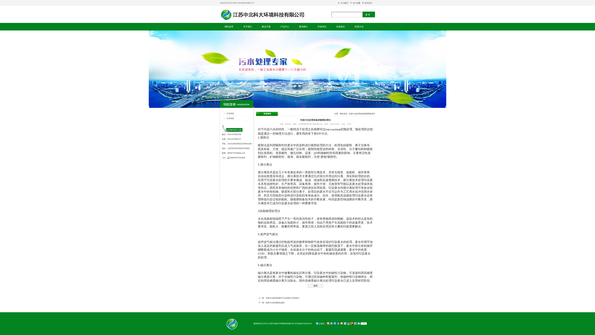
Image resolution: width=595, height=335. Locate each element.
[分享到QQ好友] (348, 323)
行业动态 (230, 113)
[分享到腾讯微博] (334, 323)
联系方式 (359, 26)
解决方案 (266, 26)
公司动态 (230, 118)
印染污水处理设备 (333, 130)
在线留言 (340, 26)
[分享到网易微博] (355, 323)
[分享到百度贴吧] (345, 323)
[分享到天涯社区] (358, 323)
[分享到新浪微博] (328, 323)
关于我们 (247, 26)
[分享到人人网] (338, 323)
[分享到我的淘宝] (341, 323)
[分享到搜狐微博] (351, 323)
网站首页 (229, 26)
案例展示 (303, 26)
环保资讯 (322, 26)
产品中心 (284, 26)
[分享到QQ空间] (331, 323)
